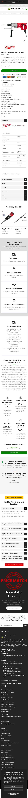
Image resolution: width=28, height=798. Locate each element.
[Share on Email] (4, 116)
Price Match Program (13, 608)
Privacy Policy (9, 782)
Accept (13, 786)
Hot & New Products (6, 104)
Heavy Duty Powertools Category (9, 103)
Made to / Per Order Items (14, 339)
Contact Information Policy (8, 724)
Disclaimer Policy (14, 336)
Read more (21, 62)
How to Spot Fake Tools (7, 764)
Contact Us (4, 731)
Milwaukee (7, 89)
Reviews (3, 738)
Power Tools (10, 106)
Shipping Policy (14, 345)
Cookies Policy (14, 332)
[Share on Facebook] (1, 116)
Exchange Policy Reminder (14, 338)
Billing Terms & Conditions (14, 331)
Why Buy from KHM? (6, 736)
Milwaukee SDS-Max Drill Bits (7, 229)
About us (3, 728)
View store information (8, 86)
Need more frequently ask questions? (14, 564)
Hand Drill (6, 91)
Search (25, 625)
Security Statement (6, 745)
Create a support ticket (7, 750)
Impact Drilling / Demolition (18, 104)
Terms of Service (14, 350)
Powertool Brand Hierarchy (7, 762)
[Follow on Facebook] (1, 686)
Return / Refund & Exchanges (14, 341)
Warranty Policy (14, 351)
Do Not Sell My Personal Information (10, 743)
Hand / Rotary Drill (5, 101)
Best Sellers (10, 99)
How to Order (4, 752)
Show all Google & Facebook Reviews (14, 497)
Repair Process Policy (14, 343)
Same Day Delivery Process (8, 760)
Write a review (14, 453)
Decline (13, 790)
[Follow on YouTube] (3, 686)
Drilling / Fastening (17, 99)
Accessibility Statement (14, 329)
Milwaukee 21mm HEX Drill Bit (20, 229)
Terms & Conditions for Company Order (14, 348)
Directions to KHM (5, 733)
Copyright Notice (5, 740)
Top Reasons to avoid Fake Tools (9, 767)
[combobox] (13, 625)
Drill (5, 108)
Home (2, 13)
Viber (9, 680)
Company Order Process (14, 334)
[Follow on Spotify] (5, 686)
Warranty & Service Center (8, 757)
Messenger (14, 680)
